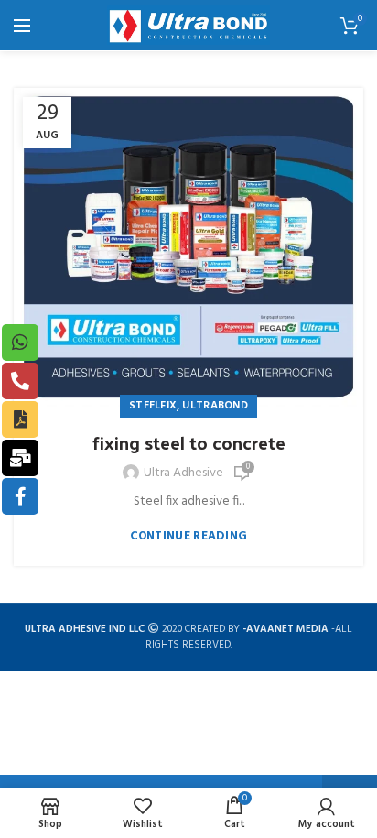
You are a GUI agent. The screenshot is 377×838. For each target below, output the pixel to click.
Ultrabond (215, 406)
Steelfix (153, 406)
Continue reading (189, 536)
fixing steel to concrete (188, 442)
